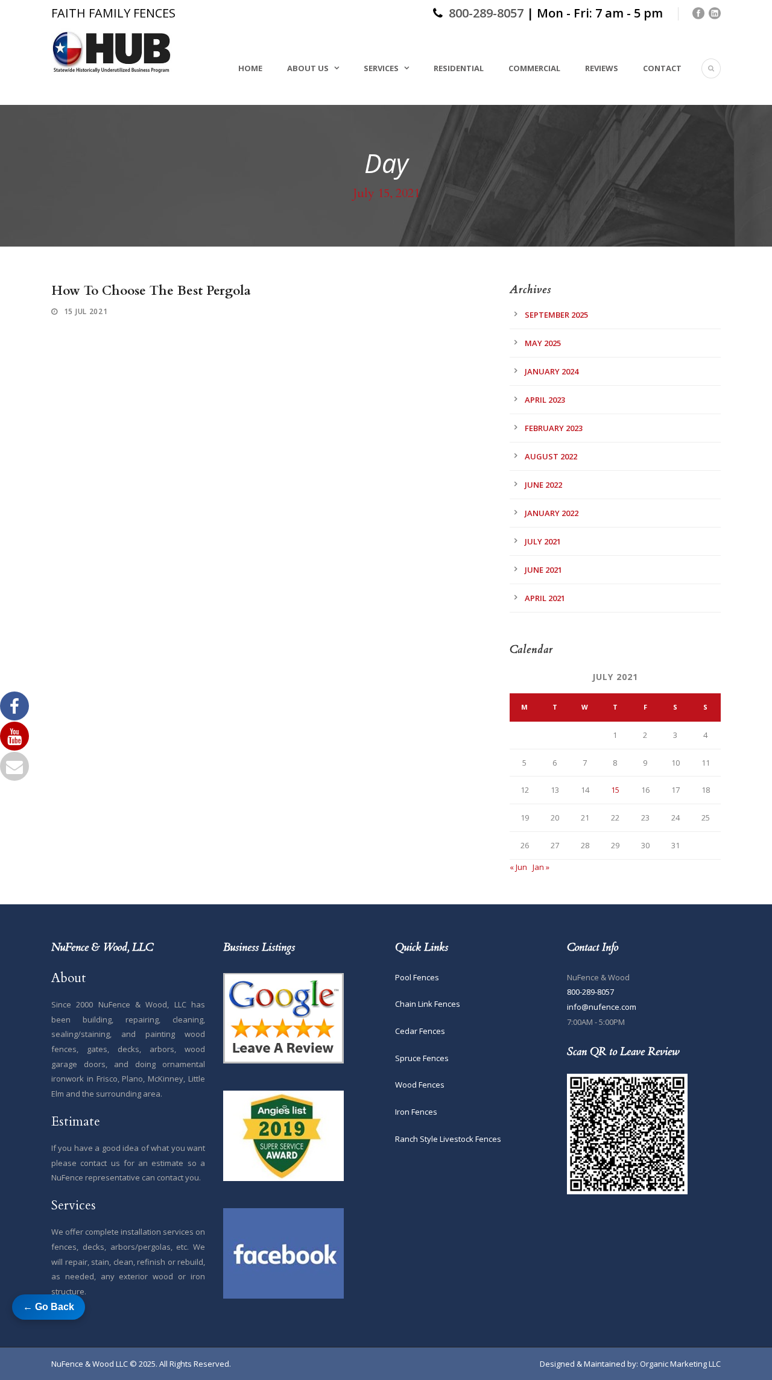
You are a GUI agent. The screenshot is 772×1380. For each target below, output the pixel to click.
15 (615, 789)
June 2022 (543, 484)
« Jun (518, 867)
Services (381, 68)
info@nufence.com (601, 1006)
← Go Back (48, 1307)
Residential (459, 68)
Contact (662, 68)
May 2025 (543, 343)
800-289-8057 (486, 13)
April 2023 (545, 399)
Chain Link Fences (427, 1003)
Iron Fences (416, 1111)
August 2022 (551, 456)
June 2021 (543, 569)
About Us (308, 68)
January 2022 (551, 513)
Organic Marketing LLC (680, 1363)
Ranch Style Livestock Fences (448, 1138)
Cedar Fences (420, 1031)
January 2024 (551, 371)
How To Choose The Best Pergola (151, 291)
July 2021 (543, 541)
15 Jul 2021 (86, 311)
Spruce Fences (422, 1058)
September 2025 (556, 314)
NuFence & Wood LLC (89, 1363)
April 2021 (545, 598)
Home (250, 68)
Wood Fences (420, 1084)
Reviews (601, 68)
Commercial (534, 68)
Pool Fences (417, 977)
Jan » (541, 867)
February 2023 (554, 428)
